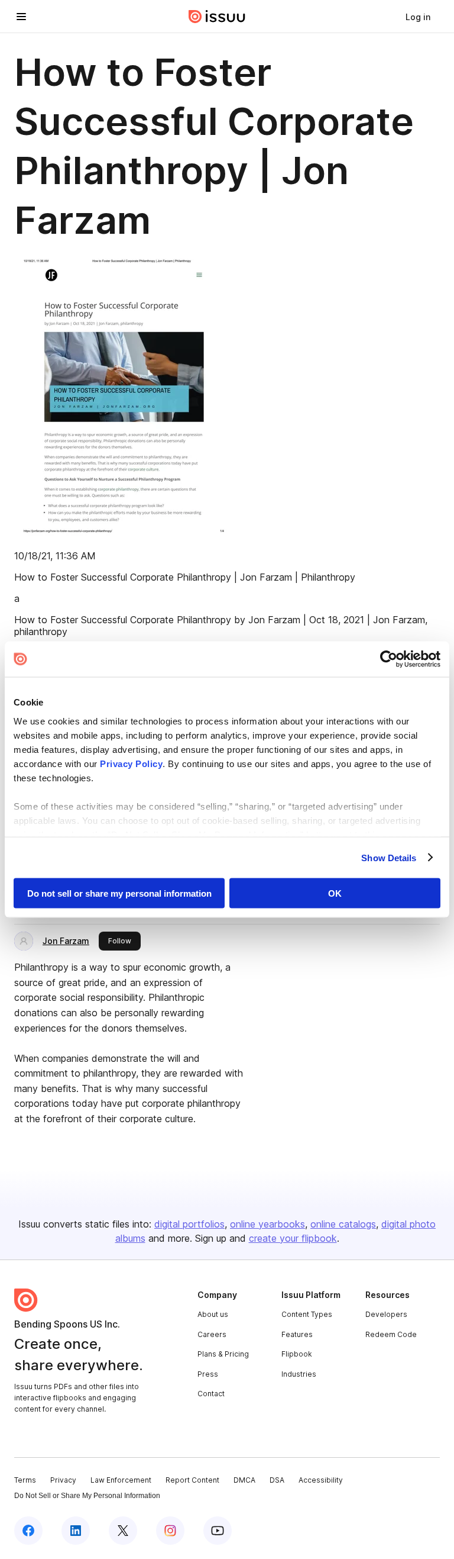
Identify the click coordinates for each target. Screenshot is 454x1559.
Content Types (306, 1314)
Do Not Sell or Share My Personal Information (87, 1496)
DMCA (244, 1480)
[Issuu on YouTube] (217, 1530)
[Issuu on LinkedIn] (75, 1530)
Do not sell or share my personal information (119, 893)
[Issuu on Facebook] (28, 1530)
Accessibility (321, 1480)
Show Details (388, 857)
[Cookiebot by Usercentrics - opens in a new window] (388, 659)
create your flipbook (293, 1238)
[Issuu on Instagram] (170, 1530)
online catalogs (343, 1224)
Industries (298, 1374)
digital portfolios (189, 1224)
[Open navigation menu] (21, 16)
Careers (211, 1334)
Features (297, 1334)
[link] (418, 16)
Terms (25, 1480)
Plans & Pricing (223, 1353)
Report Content (192, 1480)
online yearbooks (267, 1224)
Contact (211, 1393)
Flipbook (296, 1353)
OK (335, 893)
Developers (386, 1314)
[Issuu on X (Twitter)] (123, 1530)
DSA (277, 1480)
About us (212, 1314)
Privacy (63, 1480)
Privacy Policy (131, 763)
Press (207, 1374)
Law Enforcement (120, 1480)
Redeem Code (391, 1334)
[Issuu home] (217, 16)
